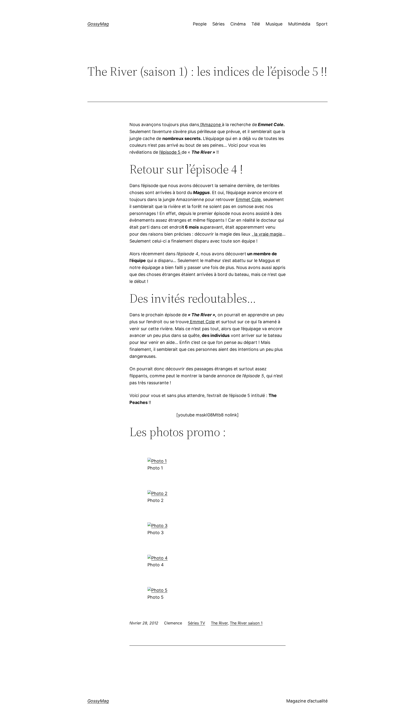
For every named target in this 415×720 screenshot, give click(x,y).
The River (219, 623)
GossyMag (98, 23)
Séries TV (196, 623)
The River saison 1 (246, 623)
